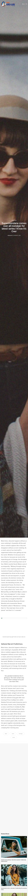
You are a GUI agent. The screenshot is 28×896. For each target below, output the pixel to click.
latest (13, 733)
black (6, 733)
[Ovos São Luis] (8, 4)
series (13, 737)
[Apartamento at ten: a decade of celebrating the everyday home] (14, 875)
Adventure (14, 220)
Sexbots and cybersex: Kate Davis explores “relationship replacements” (13, 860)
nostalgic (21, 733)
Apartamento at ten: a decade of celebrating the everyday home (14, 889)
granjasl (10, 235)
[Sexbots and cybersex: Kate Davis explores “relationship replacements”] (14, 847)
